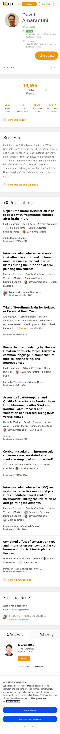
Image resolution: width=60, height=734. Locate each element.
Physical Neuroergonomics (16, 609)
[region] (30, 705)
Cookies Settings (30, 727)
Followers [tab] (15, 634)
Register (46, 4)
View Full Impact (17, 119)
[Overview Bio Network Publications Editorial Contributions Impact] (30, 67)
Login (29, 4)
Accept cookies (30, 710)
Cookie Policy (13, 701)
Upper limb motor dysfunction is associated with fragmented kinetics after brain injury (29, 214)
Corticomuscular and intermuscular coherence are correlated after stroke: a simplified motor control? (29, 455)
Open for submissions (19, 619)
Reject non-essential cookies (30, 719)
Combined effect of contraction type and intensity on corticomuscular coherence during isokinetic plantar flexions (29, 547)
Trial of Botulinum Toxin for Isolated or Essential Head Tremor (29, 309)
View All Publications (19, 579)
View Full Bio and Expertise (23, 184)
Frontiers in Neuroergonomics (27, 615)
